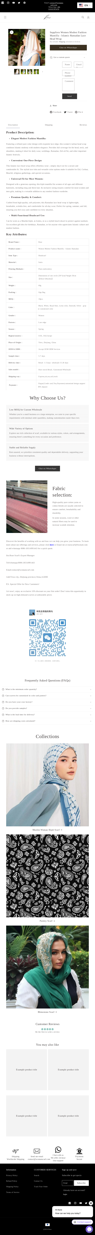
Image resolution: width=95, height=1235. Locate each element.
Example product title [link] (26, 1069)
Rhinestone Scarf (46, 1012)
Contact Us (38, 1181)
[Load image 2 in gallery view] (23, 71)
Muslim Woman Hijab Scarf (46, 830)
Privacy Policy (11, 1175)
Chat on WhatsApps (68, 48)
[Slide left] (11, 71)
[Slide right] (42, 71)
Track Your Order (41, 1187)
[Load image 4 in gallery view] (36, 71)
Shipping (62, 42)
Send (69, 96)
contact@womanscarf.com (56, 4)
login (65, 1194)
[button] (5, 17)
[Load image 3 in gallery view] (29, 71)
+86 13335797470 (54, 8)
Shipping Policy (12, 1187)
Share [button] (55, 106)
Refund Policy (11, 1181)
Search (36, 1175)
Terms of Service (12, 1192)
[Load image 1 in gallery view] (16, 71)
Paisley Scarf (46, 921)
